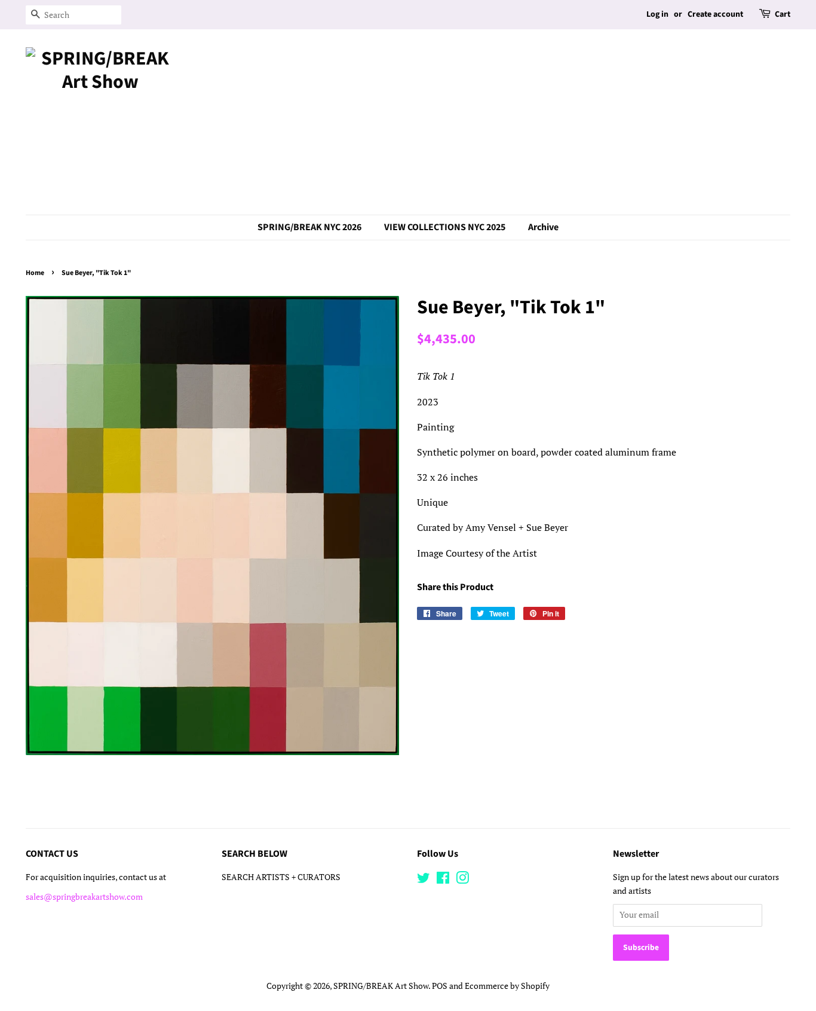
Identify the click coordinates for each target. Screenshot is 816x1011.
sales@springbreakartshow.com (84, 896)
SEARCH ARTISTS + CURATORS (281, 877)
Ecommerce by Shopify (507, 986)
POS (439, 986)
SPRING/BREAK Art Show (380, 986)
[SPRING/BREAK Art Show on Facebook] (443, 880)
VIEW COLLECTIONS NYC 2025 (444, 227)
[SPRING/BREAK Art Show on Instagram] (462, 880)
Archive (543, 227)
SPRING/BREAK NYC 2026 (309, 227)
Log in (657, 14)
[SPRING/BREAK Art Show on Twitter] (423, 880)
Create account (715, 14)
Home (35, 273)
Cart (782, 14)
